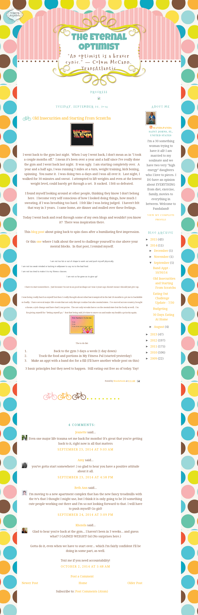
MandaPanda (162, 127)
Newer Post (30, 583)
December (161, 251)
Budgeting (160, 309)
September (162, 263)
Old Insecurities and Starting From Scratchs (164, 283)
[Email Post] (138, 381)
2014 (154, 245)
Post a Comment (82, 576)
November (162, 257)
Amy (81, 460)
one (39, 241)
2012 (154, 340)
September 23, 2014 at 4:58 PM (85, 477)
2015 (154, 239)
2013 (154, 334)
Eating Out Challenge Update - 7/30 (163, 298)
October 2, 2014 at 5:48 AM (85, 566)
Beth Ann (81, 488)
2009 (154, 358)
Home (83, 583)
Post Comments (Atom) (91, 591)
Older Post (134, 583)
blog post (38, 232)
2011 (154, 346)
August (159, 327)
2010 (154, 352)
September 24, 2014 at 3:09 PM (85, 514)
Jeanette (81, 432)
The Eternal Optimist (99, 43)
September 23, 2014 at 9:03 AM (85, 449)
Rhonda (80, 525)
